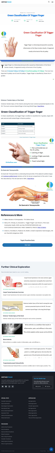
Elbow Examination (5, 417)
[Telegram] (6, 386)
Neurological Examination (7, 406)
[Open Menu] (52, 2)
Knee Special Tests (5, 408)
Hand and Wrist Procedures (7, 431)
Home (25, 12)
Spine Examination (5, 403)
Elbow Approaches (33, 413)
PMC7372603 (41, 227)
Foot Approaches (32, 408)
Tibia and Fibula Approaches (35, 417)
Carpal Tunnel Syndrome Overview (13, 292)
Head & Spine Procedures (7, 441)
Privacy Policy (43, 451)
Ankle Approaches (33, 403)
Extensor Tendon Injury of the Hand (13, 316)
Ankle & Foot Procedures (6, 427)
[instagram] (12, 386)
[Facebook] (2, 386)
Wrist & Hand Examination (7, 410)
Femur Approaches (33, 415)
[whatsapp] (9, 386)
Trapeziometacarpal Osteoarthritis (13, 363)
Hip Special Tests (5, 413)
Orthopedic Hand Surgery (30, 12)
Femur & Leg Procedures (6, 443)
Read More (40, 106)
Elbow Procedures (5, 434)
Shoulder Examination (6, 401)
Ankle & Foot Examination (7, 415)
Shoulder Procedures (6, 439)
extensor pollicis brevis (10, 176)
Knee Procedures (5, 429)
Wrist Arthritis (7, 339)
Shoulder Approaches (33, 406)
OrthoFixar (6, 451)
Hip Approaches (32, 401)
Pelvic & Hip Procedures (6, 436)
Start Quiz (27, 245)
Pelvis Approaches (33, 410)
